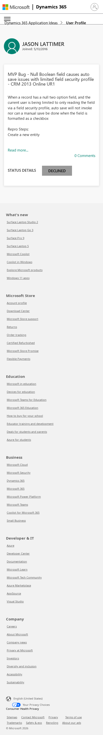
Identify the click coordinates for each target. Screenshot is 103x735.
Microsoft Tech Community (24, 577)
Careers (12, 626)
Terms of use (73, 717)
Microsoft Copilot (18, 254)
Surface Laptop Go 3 (20, 230)
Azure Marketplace (19, 585)
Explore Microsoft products (24, 270)
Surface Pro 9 (15, 238)
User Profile (76, 22)
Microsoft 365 (15, 488)
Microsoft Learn (17, 569)
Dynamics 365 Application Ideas (31, 22)
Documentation (17, 561)
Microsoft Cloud (17, 464)
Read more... (18, 149)
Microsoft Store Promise (22, 351)
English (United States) (28, 698)
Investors (13, 658)
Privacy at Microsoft (20, 650)
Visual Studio (15, 601)
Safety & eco (34, 723)
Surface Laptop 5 (18, 246)
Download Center (18, 311)
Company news (17, 642)
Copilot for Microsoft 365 (23, 512)
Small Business (16, 520)
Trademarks (14, 723)
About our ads (71, 723)
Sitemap (12, 717)
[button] (94, 7)
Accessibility (14, 674)
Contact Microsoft (32, 717)
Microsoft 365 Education (22, 408)
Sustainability (15, 682)
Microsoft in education (21, 384)
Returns (12, 327)
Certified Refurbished (21, 343)
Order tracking (16, 335)
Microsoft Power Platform (24, 496)
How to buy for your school (25, 416)
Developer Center (18, 553)
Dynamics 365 (51, 7)
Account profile (17, 303)
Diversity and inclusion (21, 666)
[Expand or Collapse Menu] (7, 19)
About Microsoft (17, 634)
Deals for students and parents (27, 432)
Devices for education (21, 392)
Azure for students (19, 439)
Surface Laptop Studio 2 (22, 222)
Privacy (53, 717)
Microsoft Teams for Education (26, 400)
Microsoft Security (18, 472)
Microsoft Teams (17, 504)
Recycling (52, 723)
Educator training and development (30, 424)
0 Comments (84, 155)
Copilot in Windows (19, 262)
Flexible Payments (18, 359)
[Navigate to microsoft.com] (16, 7)
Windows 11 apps (18, 278)
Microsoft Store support (22, 319)
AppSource (14, 593)
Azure (10, 545)
